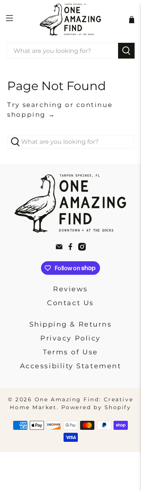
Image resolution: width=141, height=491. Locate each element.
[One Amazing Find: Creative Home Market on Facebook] (70, 248)
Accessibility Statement (70, 366)
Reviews (70, 289)
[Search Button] (126, 51)
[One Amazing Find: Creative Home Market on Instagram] (82, 248)
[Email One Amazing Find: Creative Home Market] (59, 248)
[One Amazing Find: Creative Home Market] (70, 19)
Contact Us (70, 303)
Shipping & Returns (70, 324)
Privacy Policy (70, 338)
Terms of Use (70, 352)
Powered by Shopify (96, 407)
